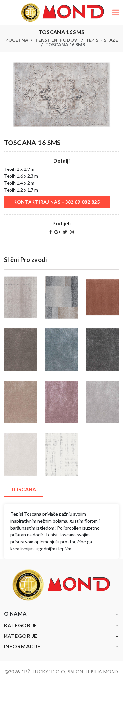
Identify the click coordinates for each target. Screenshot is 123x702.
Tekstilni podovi (57, 40)
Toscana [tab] (23, 489)
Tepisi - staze (102, 40)
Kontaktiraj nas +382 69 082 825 (56, 202)
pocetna (16, 40)
